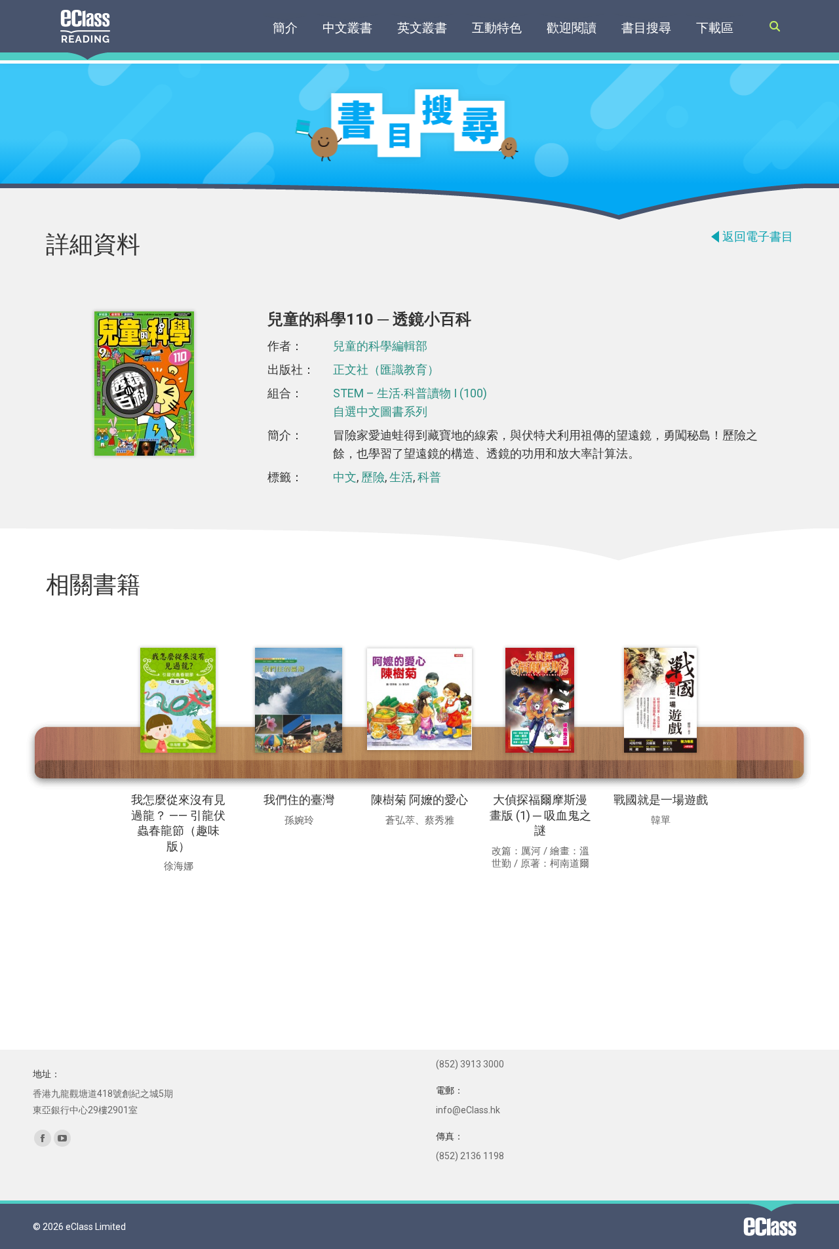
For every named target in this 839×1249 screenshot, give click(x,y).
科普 (429, 477)
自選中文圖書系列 (380, 411)
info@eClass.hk (468, 1110)
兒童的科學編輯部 (380, 346)
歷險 (373, 477)
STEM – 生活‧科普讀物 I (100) (410, 393)
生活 (401, 477)
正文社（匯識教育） (386, 369)
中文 (345, 477)
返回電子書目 (757, 236)
